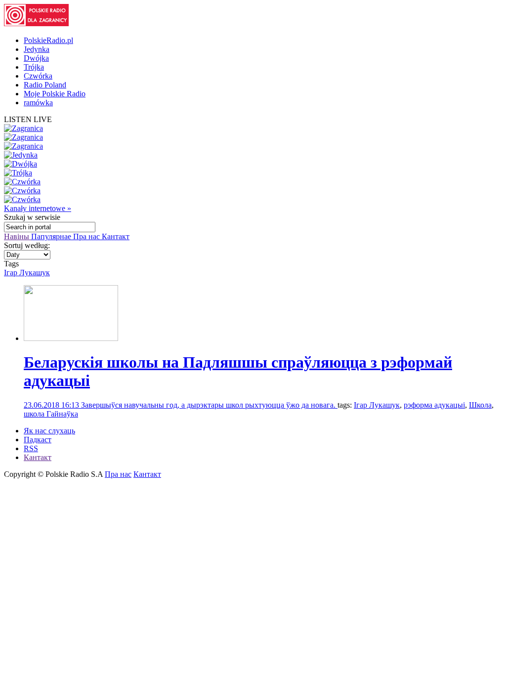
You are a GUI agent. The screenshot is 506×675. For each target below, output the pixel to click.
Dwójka (36, 58)
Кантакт (115, 236)
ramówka (38, 102)
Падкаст (37, 439)
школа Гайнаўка (51, 414)
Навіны (17, 236)
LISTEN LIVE (28, 119)
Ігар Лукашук (27, 272)
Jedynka (36, 49)
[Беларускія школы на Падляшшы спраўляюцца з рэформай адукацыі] (71, 338)
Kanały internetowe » (37, 208)
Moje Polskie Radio (54, 93)
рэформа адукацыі (434, 405)
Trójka (34, 67)
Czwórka (38, 76)
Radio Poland (45, 85)
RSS (31, 448)
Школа (480, 405)
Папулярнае (52, 236)
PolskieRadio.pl (48, 40)
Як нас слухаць (49, 430)
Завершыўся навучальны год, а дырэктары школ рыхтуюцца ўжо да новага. (209, 405)
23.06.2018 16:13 (52, 405)
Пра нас (87, 236)
